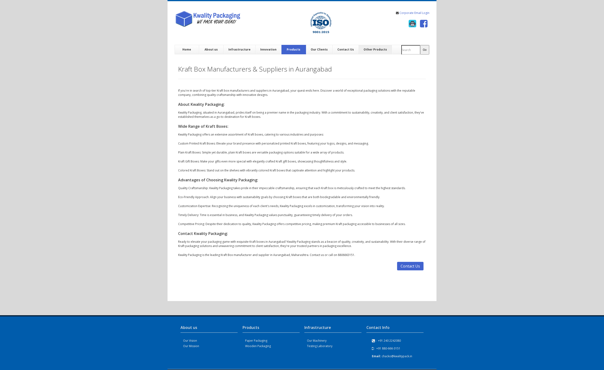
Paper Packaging (256, 341)
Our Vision (190, 341)
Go (425, 49)
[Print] (412, 23)
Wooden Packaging (258, 346)
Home (186, 49)
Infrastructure (239, 49)
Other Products (375, 49)
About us (211, 49)
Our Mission (191, 346)
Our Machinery (317, 341)
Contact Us (345, 49)
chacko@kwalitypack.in (397, 356)
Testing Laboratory (319, 346)
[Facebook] (424, 23)
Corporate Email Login (414, 13)
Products (293, 49)
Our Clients (319, 49)
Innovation (268, 49)
